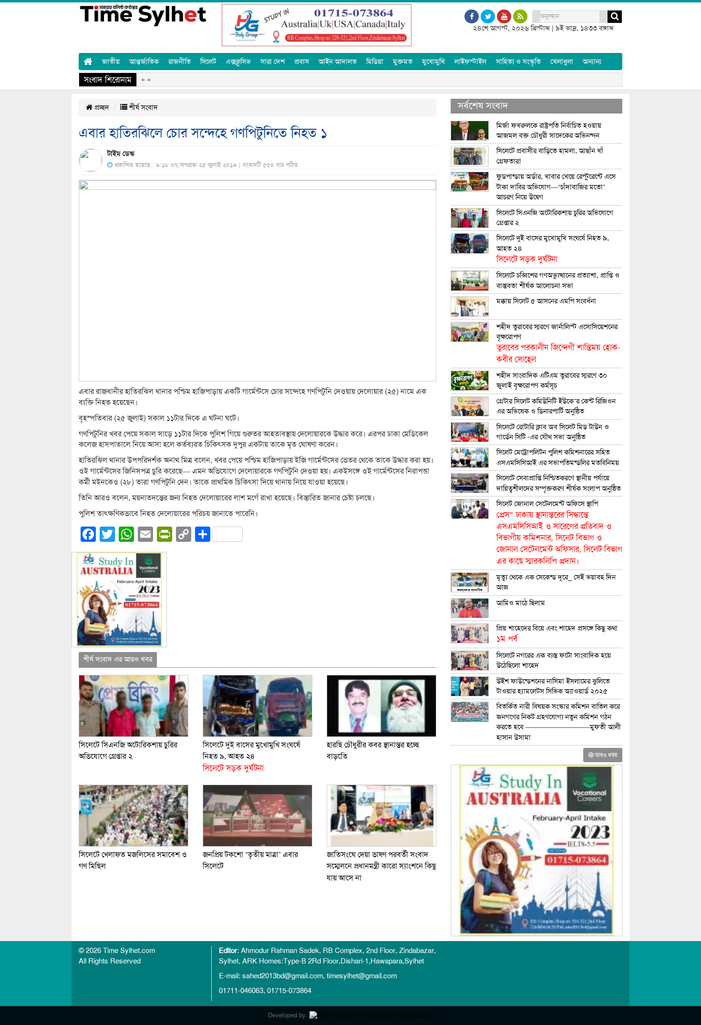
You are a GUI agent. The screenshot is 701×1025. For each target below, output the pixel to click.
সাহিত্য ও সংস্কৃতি (518, 61)
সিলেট (208, 61)
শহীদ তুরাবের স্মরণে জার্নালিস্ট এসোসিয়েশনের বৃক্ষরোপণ (558, 343)
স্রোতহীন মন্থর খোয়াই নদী (400, 79)
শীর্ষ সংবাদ (142, 107)
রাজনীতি (179, 61)
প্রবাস (301, 61)
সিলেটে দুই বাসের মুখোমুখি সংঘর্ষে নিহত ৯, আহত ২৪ (251, 756)
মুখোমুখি (433, 61)
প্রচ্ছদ (101, 107)
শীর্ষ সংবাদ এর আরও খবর (117, 659)
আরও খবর (605, 755)
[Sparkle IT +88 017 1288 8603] (371, 1015)
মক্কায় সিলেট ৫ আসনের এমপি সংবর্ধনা (546, 301)
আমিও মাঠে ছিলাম (520, 603)
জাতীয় (111, 61)
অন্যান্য (592, 61)
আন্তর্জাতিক (144, 61)
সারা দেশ (272, 61)
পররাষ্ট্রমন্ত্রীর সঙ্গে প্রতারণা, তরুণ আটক (504, 79)
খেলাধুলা (561, 61)
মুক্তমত (402, 61)
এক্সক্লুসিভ (238, 61)
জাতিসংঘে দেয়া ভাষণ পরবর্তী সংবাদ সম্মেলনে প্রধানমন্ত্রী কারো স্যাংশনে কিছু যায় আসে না (381, 866)
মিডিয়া (374, 61)
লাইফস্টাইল (470, 61)
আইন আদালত (338, 61)
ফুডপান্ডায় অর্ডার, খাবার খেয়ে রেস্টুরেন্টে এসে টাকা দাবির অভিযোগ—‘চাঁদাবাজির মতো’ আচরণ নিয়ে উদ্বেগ (556, 186)
